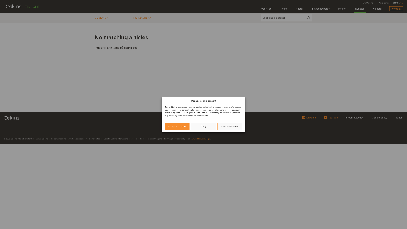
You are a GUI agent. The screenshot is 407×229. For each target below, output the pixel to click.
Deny (203, 126)
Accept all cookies (177, 126)
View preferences (230, 126)
